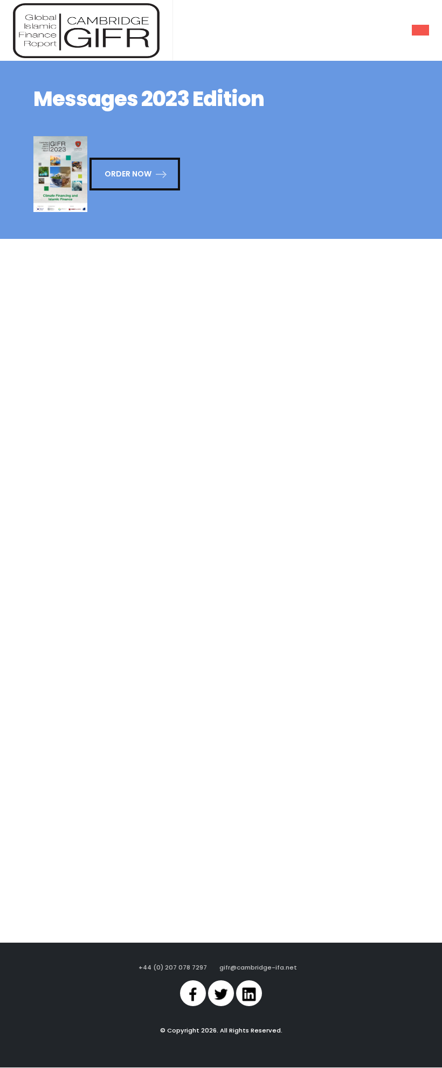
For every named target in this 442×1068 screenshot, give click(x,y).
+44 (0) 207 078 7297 (173, 967)
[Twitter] (221, 993)
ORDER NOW (128, 173)
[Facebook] (193, 993)
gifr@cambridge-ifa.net (258, 967)
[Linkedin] (249, 993)
